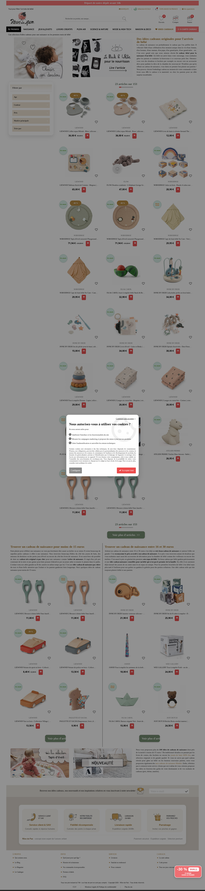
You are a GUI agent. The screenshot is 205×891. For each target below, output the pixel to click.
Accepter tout (127, 470)
